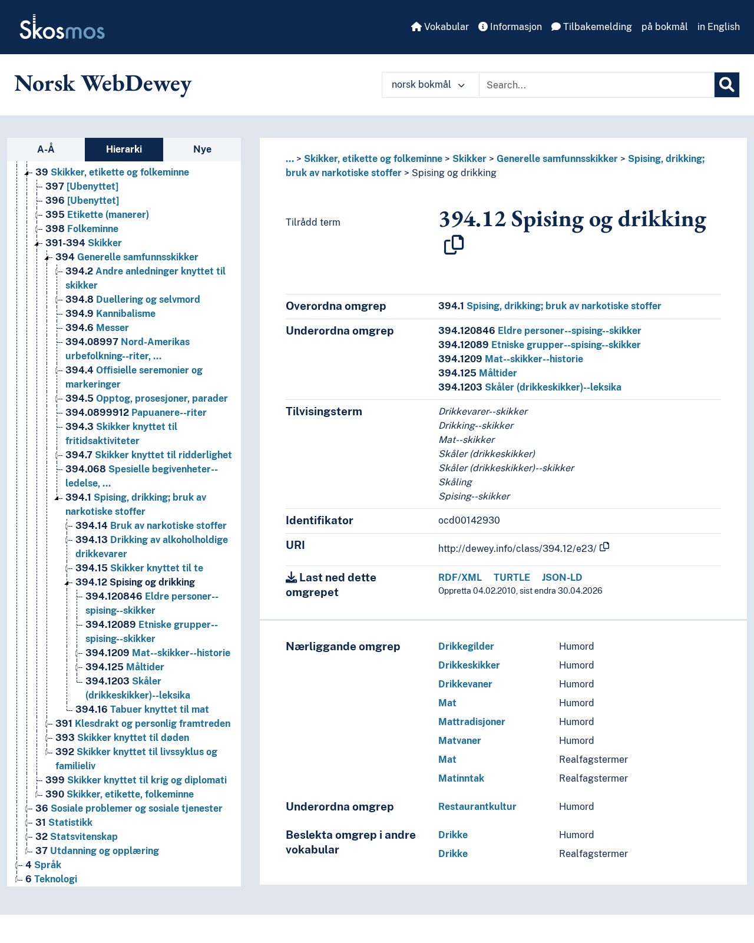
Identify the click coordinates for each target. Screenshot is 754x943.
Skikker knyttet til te (139, 568)
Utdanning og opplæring (97, 850)
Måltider (124, 667)
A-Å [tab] (46, 149)
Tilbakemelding (596, 26)
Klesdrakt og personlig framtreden (142, 723)
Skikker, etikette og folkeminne (112, 172)
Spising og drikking (135, 582)
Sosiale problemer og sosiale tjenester (129, 808)
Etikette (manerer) (97, 214)
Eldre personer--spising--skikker (539, 330)
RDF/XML (460, 577)
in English (718, 26)
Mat (447, 703)
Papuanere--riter (136, 412)
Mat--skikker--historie (157, 653)
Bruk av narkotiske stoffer (151, 525)
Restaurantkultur (477, 806)
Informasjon (515, 26)
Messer (97, 327)
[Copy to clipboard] (454, 245)
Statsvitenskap (76, 836)
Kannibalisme (110, 313)
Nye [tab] (202, 149)
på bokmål (664, 26)
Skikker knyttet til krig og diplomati (136, 780)
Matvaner (459, 740)
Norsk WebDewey (102, 82)
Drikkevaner (465, 684)
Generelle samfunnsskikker (127, 257)
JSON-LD (562, 577)
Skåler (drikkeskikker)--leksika (529, 387)
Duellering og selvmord (132, 299)
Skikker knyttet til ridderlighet (148, 455)
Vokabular (445, 26)
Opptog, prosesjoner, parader (146, 398)
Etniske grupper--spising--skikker (539, 344)
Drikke (453, 835)
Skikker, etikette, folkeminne (119, 794)
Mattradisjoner (471, 721)
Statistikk (63, 822)
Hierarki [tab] (124, 149)
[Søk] (727, 85)
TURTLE (512, 577)
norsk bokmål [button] (423, 84)
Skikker (83, 243)
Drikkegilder (466, 646)
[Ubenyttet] (81, 186)
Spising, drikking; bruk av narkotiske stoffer (550, 306)
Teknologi (51, 879)
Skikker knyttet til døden (122, 737)
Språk (43, 865)
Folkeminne (81, 228)
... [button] (290, 158)
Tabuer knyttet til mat (142, 709)
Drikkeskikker (469, 665)
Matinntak (461, 778)
